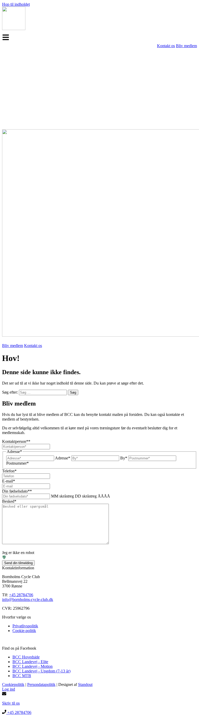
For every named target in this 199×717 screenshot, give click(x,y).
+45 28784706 (21, 595)
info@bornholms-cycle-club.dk (27, 599)
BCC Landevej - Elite (30, 661)
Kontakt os (166, 46)
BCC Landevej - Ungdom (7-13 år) (41, 671)
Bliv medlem (186, 46)
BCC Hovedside (26, 657)
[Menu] (5, 37)
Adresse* (62, 458)
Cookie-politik (24, 630)
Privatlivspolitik (25, 626)
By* (123, 458)
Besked (9, 501)
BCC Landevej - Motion (32, 666)
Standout (85, 684)
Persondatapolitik (41, 684)
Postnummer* (17, 463)
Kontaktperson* (16, 441)
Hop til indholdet (16, 4)
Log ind (8, 689)
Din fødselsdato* (17, 491)
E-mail (8, 481)
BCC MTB (21, 675)
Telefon (9, 471)
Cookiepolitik (13, 684)
